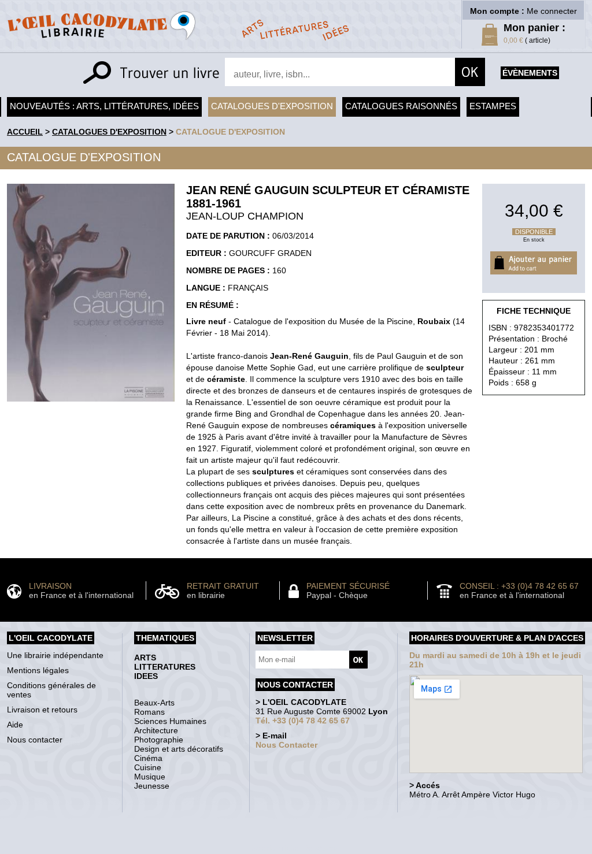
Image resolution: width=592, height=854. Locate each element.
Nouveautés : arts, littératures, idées (104, 106)
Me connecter (552, 11)
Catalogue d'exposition (230, 131)
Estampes (492, 106)
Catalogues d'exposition (272, 106)
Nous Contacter (286, 744)
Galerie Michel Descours (293, 848)
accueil (25, 131)
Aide (15, 724)
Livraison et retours (42, 709)
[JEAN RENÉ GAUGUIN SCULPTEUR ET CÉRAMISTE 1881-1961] (91, 404)
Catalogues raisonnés (401, 106)
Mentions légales (38, 670)
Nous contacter (34, 739)
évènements (529, 72)
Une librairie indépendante (55, 655)
